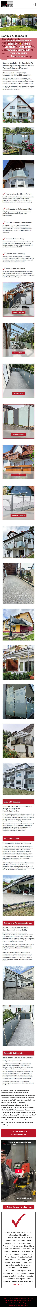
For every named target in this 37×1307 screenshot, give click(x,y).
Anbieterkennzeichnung (24, 1300)
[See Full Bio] (23, 1284)
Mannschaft (12, 1305)
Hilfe (18, 1305)
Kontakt (13, 1300)
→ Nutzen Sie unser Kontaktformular (18, 1133)
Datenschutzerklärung (11, 1303)
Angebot (24, 1298)
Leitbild (30, 1298)
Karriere (7, 1300)
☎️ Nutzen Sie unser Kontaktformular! (18, 1207)
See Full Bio (17, 1284)
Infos (30, 1303)
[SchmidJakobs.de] (7, 4)
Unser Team (24, 1305)
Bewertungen (23, 1303)
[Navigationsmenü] (33, 4)
